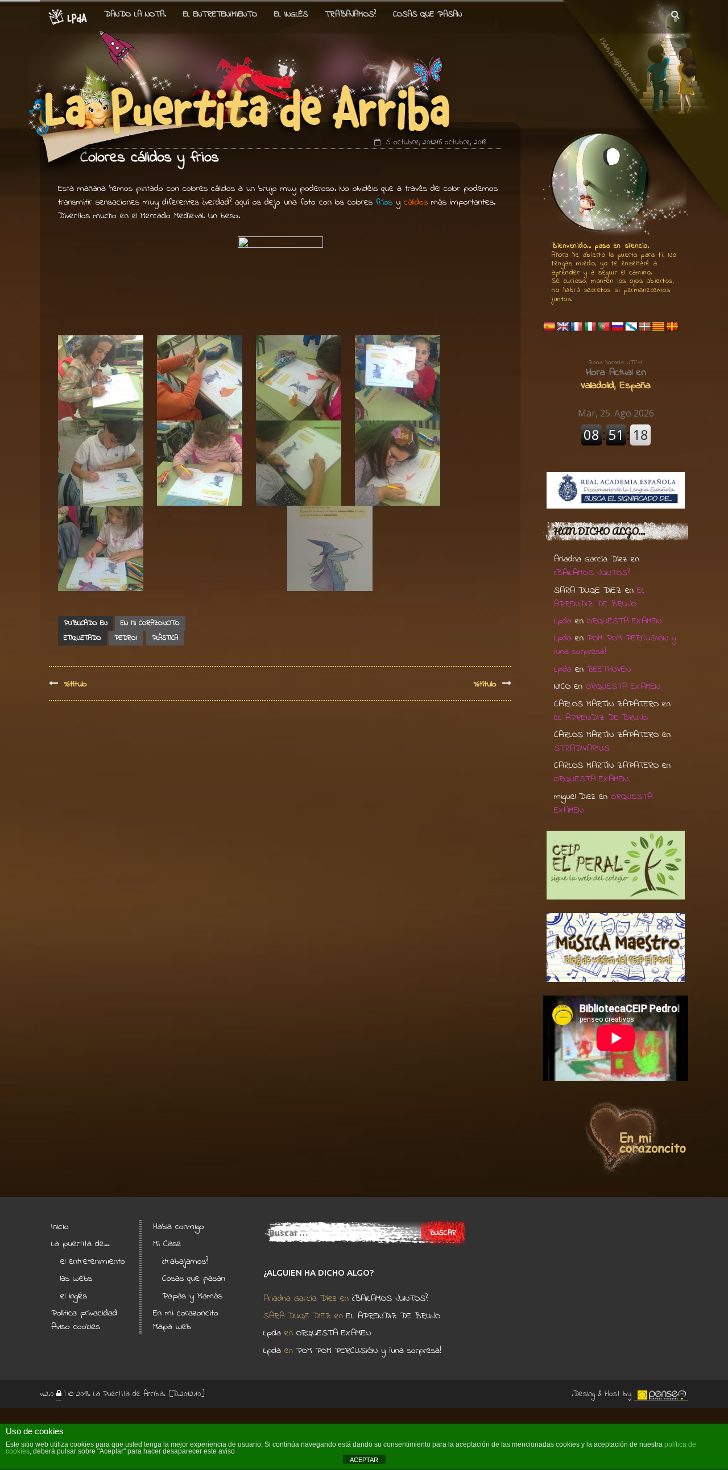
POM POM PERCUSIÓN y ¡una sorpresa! (368, 1350)
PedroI (125, 638)
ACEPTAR (364, 1459)
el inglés (73, 1296)
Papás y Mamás (192, 1296)
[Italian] (590, 327)
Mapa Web (172, 1327)
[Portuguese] (604, 327)
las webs (76, 1278)
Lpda (563, 621)
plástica (165, 638)
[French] (576, 327)
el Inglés (291, 14)
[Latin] (672, 327)
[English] (563, 327)
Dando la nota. (135, 14)
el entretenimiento (220, 14)
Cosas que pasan (427, 14)
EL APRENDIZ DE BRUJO (599, 597)
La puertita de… (80, 1244)
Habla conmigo (178, 1227)
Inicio (60, 1227)
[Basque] (645, 327)
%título (75, 684)
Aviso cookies (75, 1327)
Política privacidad (84, 1313)
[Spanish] (549, 327)
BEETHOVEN (609, 669)
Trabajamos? (350, 14)
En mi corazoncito (150, 623)
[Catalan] (658, 327)
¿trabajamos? (185, 1261)
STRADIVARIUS (582, 748)
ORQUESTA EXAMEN (624, 621)
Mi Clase (167, 1244)
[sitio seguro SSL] (58, 1394)
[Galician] (631, 327)
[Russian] (617, 327)
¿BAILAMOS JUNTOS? (592, 573)
